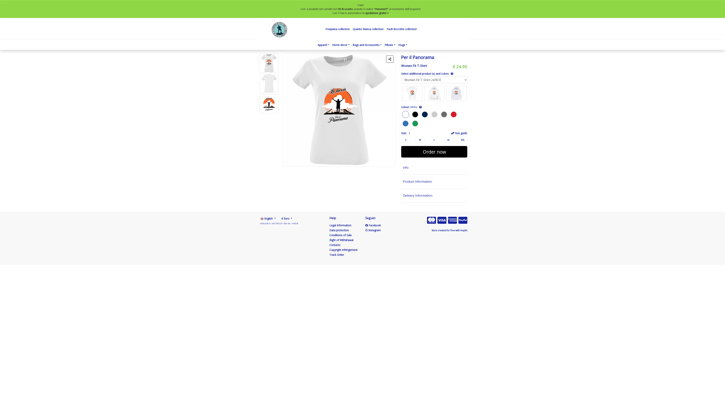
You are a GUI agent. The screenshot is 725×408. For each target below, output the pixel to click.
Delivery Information (417, 195)
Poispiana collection (337, 29)
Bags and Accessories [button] (366, 45)
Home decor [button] (339, 45)
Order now (434, 151)
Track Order (336, 255)
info (406, 167)
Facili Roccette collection (402, 29)
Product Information (417, 181)
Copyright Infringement (343, 250)
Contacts (334, 245)
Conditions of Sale (340, 235)
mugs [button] (401, 45)
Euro (286, 218)
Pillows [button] (389, 45)
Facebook (374, 225)
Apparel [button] (322, 45)
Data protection (339, 230)
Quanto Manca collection (368, 29)
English (269, 218)
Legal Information (340, 225)
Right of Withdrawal (341, 240)
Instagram (374, 230)
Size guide (460, 133)
